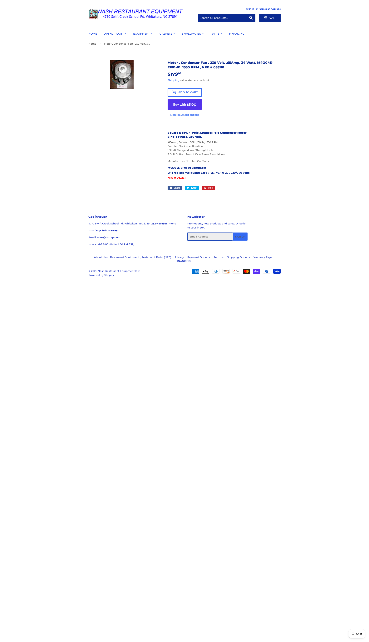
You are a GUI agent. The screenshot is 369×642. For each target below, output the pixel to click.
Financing (237, 33)
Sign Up (240, 236)
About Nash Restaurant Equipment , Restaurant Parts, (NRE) (132, 257)
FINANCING (183, 260)
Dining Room (114, 33)
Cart (273, 17)
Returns (219, 257)
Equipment (142, 33)
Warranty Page (262, 257)
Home (92, 33)
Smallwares (192, 33)
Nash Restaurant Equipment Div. (119, 270)
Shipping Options (238, 257)
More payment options (184, 114)
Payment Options (198, 257)
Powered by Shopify (101, 275)
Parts (215, 33)
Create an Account (270, 8)
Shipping (173, 80)
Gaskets (166, 33)
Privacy (179, 257)
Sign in (250, 8)
